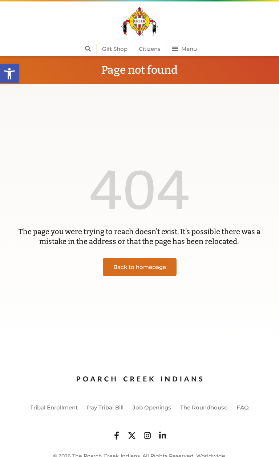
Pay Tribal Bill (105, 407)
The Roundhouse (203, 407)
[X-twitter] (132, 436)
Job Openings (152, 407)
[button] (9, 73)
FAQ (242, 407)
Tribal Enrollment (54, 407)
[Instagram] (147, 436)
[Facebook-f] (117, 436)
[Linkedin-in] (162, 436)
